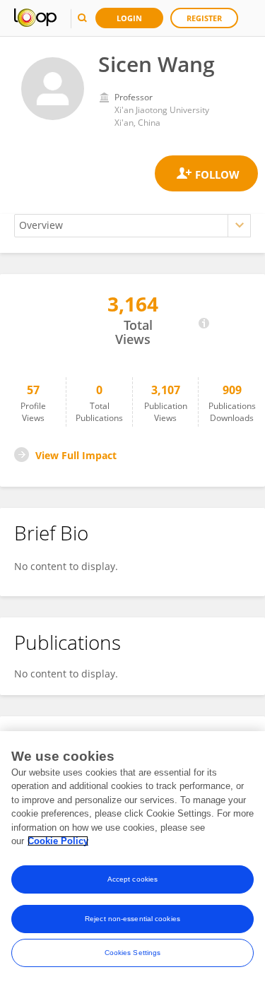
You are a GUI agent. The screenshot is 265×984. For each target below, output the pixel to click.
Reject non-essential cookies (132, 919)
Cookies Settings (133, 952)
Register (204, 18)
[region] (132, 857)
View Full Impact (76, 455)
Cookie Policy (58, 841)
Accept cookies (132, 879)
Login (129, 18)
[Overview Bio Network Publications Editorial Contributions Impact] (132, 225)
